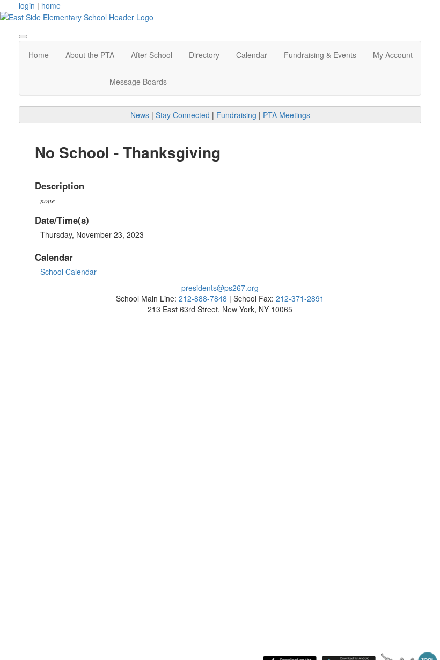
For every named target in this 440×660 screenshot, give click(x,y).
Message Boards (138, 81)
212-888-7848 (203, 298)
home (51, 5)
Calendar (251, 54)
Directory (204, 54)
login (27, 5)
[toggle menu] (23, 36)
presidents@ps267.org (220, 287)
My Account (393, 54)
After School (151, 54)
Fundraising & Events (320, 54)
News (139, 114)
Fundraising (236, 114)
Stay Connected (183, 114)
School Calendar (68, 271)
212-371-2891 (300, 298)
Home (38, 54)
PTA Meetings (286, 114)
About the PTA (89, 54)
